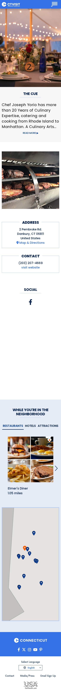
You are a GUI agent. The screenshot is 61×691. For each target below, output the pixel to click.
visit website (30, 267)
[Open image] (30, 180)
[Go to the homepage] (11, 4)
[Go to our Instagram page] (29, 649)
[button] (27, 549)
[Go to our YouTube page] (35, 649)
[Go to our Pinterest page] (40, 649)
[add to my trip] (50, 440)
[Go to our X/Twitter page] (24, 649)
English (31, 667)
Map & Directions (32, 243)
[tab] (13, 426)
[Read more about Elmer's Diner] (30, 461)
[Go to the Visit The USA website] (30, 685)
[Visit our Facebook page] (30, 302)
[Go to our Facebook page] (19, 649)
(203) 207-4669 (31, 263)
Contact (9, 676)
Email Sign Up (48, 676)
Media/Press (27, 676)
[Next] (56, 468)
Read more (29, 133)
